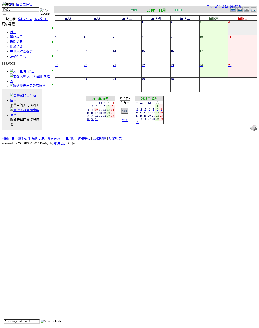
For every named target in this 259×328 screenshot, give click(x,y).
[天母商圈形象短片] (30, 81)
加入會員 (221, 7)
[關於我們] (26, 115)
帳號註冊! (41, 19)
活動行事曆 (18, 56)
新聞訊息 (16, 42)
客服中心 (83, 138)
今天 (125, 120)
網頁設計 (60, 143)
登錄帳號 (115, 138)
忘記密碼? (25, 19)
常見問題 (68, 138)
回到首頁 (8, 138)
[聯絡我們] (28, 86)
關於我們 (23, 138)
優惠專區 (53, 138)
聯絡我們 (236, 7)
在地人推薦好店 (21, 51)
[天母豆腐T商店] (22, 71)
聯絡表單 (16, 37)
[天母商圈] (26, 100)
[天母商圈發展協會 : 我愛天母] (17, 4)
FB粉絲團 (99, 138)
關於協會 (16, 46)
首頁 (209, 7)
